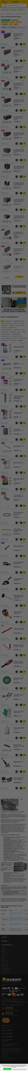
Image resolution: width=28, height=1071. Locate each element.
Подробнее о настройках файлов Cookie (19, 1069)
